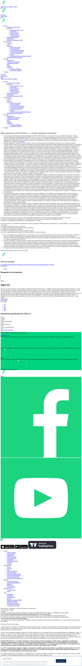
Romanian (43, 264)
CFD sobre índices (15, 49)
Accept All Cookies (61, 661)
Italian (9, 264)
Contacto (6, 72)
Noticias (9, 598)
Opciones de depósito (12, 37)
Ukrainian (51, 264)
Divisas (12, 54)
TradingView (13, 31)
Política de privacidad (12, 603)
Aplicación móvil (14, 33)
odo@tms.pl (21, 141)
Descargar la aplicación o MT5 (15, 40)
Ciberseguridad (11, 597)
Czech (29, 264)
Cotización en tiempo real (13, 61)
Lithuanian (37, 264)
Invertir (6, 25)
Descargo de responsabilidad (14, 600)
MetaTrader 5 (10, 38)
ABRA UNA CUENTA (7, 330)
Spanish (13, 264)
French (6, 264)
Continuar (3, 611)
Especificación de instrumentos (15, 57)
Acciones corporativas (15, 69)
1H (4, 304)
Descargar (9, 562)
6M (5, 310)
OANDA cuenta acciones (13, 27)
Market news (10, 585)
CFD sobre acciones (15, 47)
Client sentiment (11, 587)
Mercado (6, 59)
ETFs (8, 44)
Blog (8, 64)
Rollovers (9, 584)
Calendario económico (12, 63)
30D (5, 308)
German (17, 264)
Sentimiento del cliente (16, 70)
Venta (2, 299)
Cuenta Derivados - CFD (16, 30)
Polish (47, 264)
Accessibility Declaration (13, 604)
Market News (10, 60)
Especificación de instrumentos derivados (20, 56)
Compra (6, 299)
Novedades (10, 595)
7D (4, 307)
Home (5, 269)
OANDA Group (11, 590)
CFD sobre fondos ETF (16, 53)
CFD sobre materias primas (17, 50)
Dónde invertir (7, 41)
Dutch (26, 264)
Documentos (10, 594)
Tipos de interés (14, 34)
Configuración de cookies (13, 605)
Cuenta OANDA (11, 552)
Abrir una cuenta (5, 335)
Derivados (9, 46)
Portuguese (22, 264)
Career (8, 591)
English (2, 264)
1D (4, 306)
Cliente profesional (15, 36)
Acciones (9, 43)
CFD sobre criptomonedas (17, 51)
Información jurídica (12, 601)
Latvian (33, 264)
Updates (9, 66)
